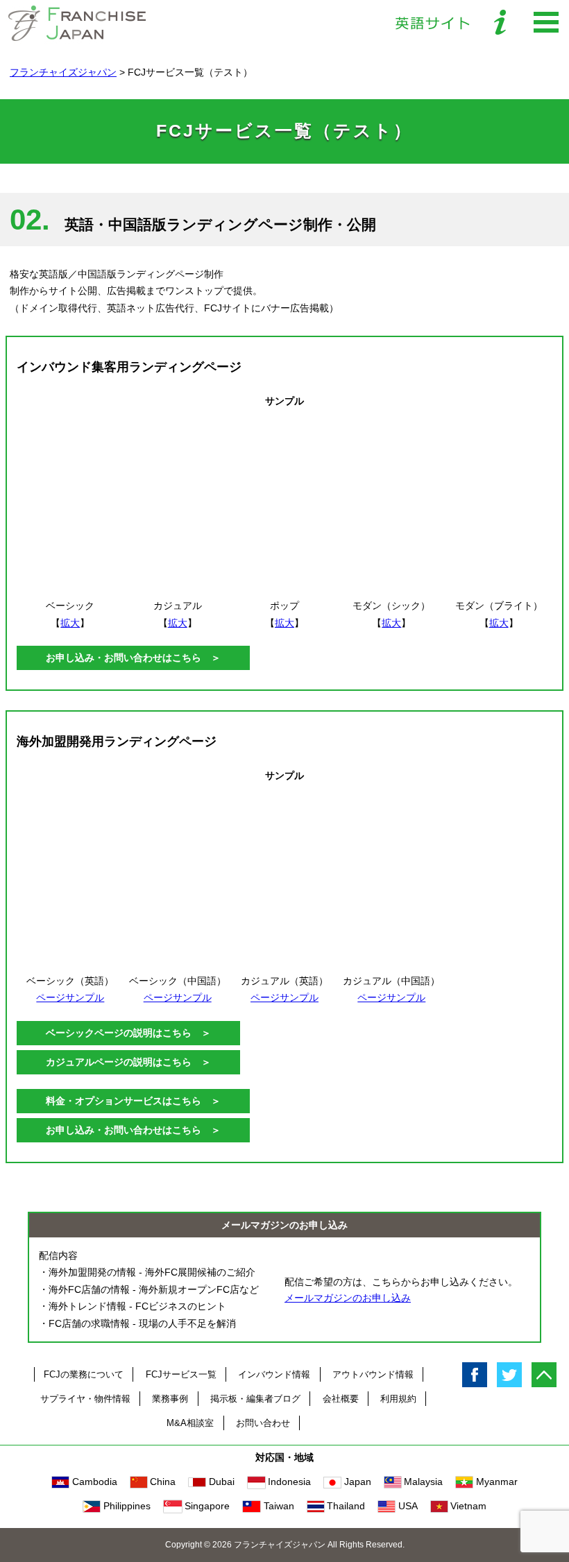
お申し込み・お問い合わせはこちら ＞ (133, 657)
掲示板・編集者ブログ (255, 1398)
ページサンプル (70, 997)
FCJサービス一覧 (181, 1374)
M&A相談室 (190, 1423)
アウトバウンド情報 (373, 1374)
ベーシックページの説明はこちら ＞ (128, 1032)
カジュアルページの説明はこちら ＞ (128, 1061)
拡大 (70, 622)
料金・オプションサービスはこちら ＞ (133, 1100)
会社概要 (341, 1398)
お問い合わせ (263, 1423)
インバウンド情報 (274, 1374)
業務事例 (170, 1398)
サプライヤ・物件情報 (85, 1398)
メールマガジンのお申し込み (347, 1297)
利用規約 (398, 1398)
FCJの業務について (84, 1374)
